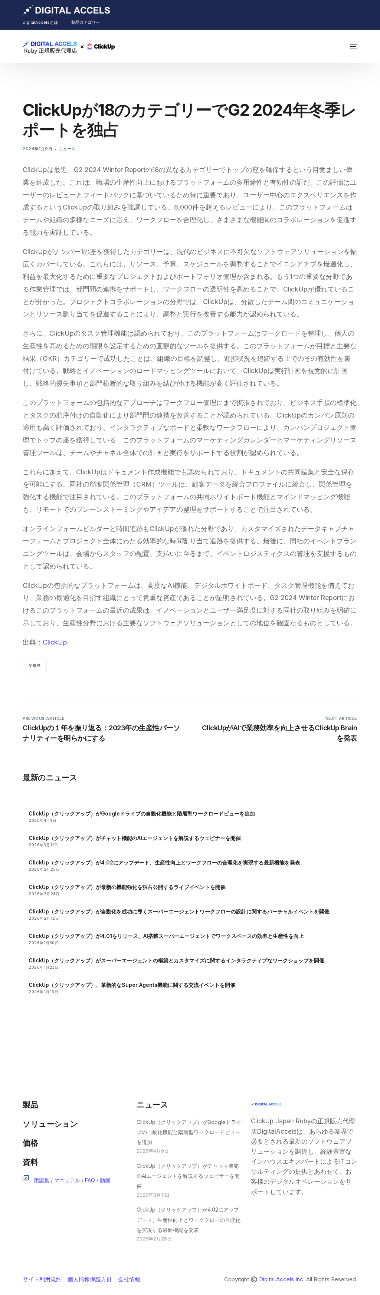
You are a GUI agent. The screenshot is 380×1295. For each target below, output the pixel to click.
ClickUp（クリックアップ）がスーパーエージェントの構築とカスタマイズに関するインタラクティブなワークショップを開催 (176, 960)
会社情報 (129, 1279)
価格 (30, 1142)
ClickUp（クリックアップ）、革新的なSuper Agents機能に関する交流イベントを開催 (132, 985)
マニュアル (67, 1180)
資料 (30, 1162)
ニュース (67, 148)
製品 (30, 1104)
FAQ (90, 1180)
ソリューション (50, 1123)
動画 (105, 1180)
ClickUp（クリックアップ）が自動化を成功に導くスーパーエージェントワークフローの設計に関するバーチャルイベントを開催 (179, 911)
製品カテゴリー (85, 22)
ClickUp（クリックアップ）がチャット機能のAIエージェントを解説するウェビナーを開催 (135, 838)
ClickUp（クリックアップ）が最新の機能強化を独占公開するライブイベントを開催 (127, 887)
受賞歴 (35, 665)
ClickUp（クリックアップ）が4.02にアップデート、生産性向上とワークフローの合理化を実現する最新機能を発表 (164, 862)
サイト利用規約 (42, 1279)
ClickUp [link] (55, 642)
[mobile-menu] (349, 46)
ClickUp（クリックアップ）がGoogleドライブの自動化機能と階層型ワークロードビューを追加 (142, 813)
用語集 (41, 1180)
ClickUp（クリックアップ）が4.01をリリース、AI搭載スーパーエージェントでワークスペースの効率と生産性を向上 (166, 936)
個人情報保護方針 (90, 1279)
